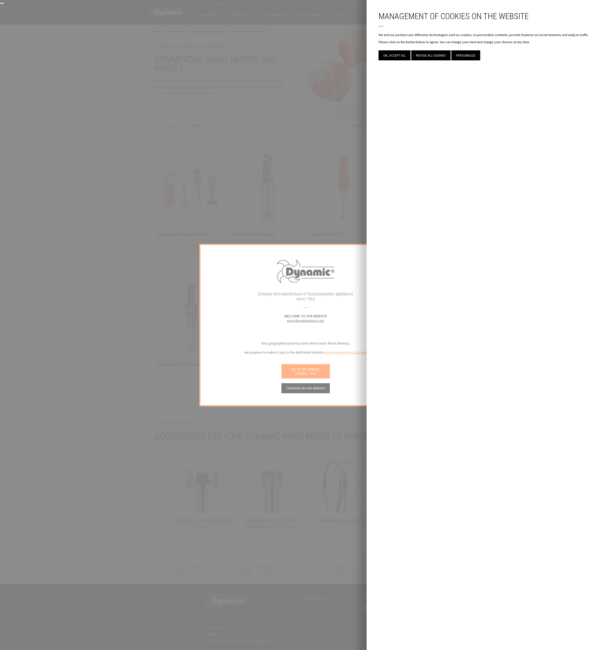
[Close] (2, 3)
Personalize (465, 55)
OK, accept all (394, 55)
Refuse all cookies (431, 55)
